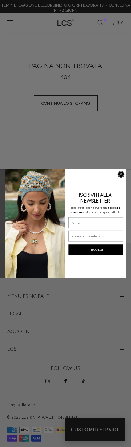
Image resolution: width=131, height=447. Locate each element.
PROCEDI (96, 249)
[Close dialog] (121, 174)
